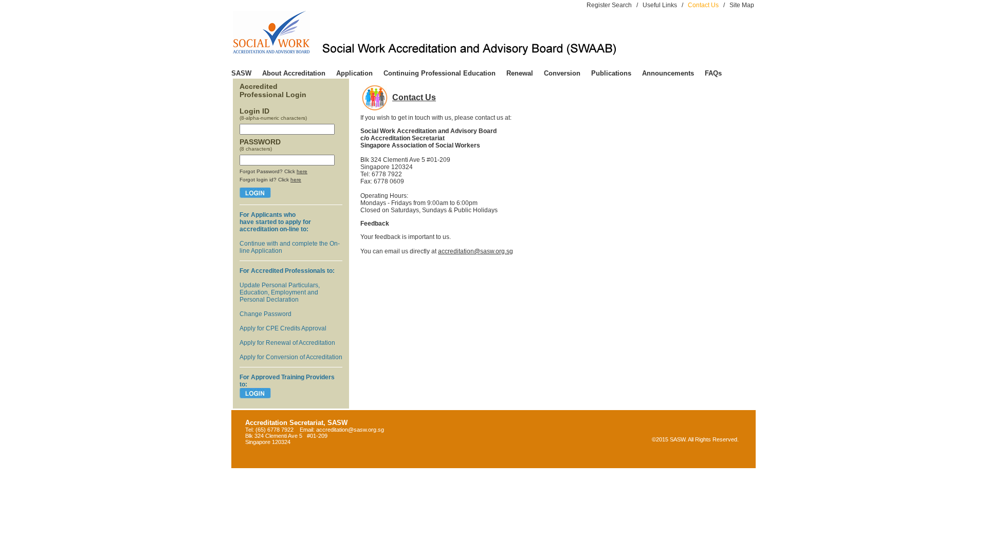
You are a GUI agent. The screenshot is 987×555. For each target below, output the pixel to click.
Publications (611, 73)
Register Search (609, 5)
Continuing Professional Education (439, 73)
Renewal (519, 73)
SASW (241, 73)
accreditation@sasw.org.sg (475, 251)
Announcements (668, 73)
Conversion (562, 73)
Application (354, 73)
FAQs (713, 73)
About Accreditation (293, 73)
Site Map (741, 5)
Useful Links (660, 5)
